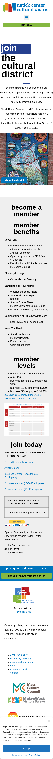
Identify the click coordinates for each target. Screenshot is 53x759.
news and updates (19, 669)
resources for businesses (23, 662)
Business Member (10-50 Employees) (24, 483)
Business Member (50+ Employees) (23, 489)
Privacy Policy (34, 755)
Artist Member (11, 468)
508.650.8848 (24, 612)
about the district (18, 655)
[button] (48, 721)
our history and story (20, 658)
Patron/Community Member (18, 462)
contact (14, 672)
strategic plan (17, 665)
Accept (26, 748)
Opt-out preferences (19, 755)
